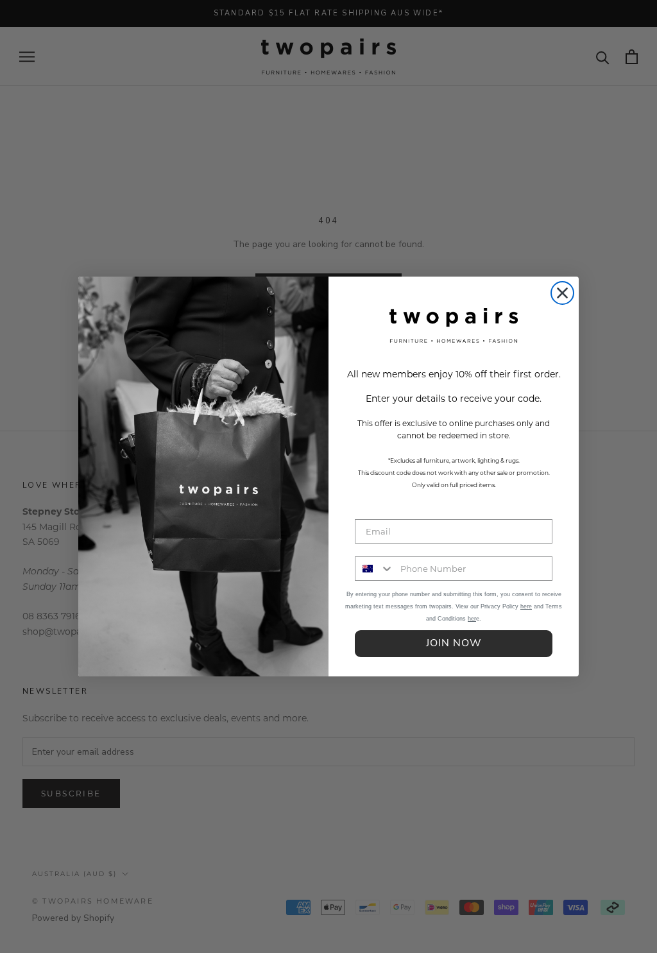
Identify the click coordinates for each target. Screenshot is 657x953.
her (472, 618)
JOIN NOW (454, 644)
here (526, 606)
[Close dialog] (562, 293)
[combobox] (374, 568)
